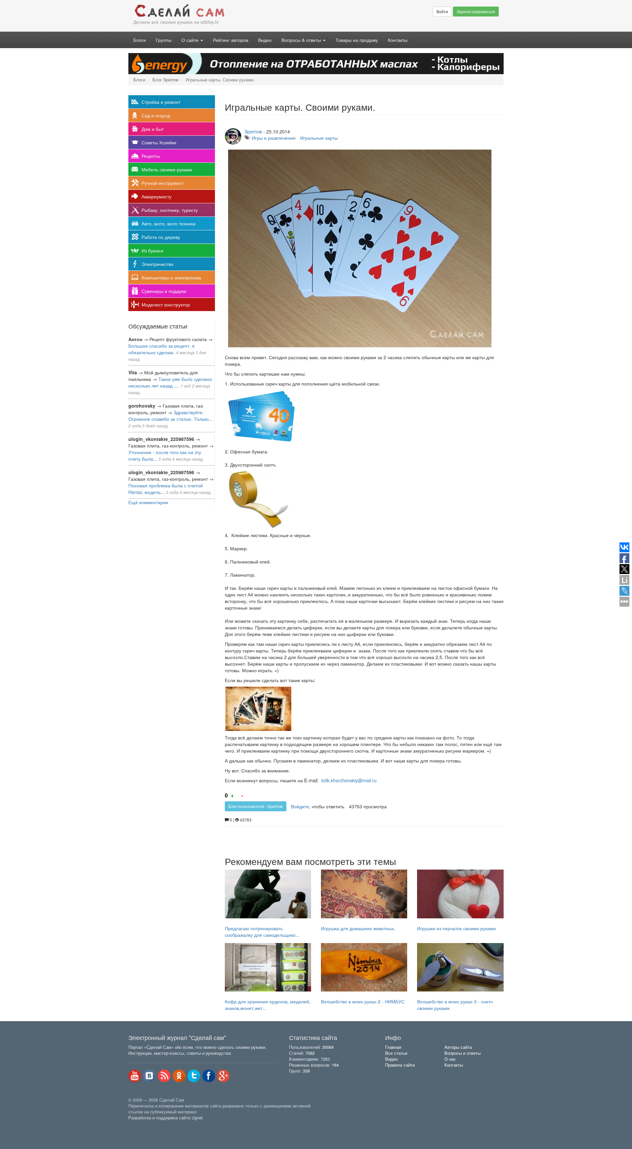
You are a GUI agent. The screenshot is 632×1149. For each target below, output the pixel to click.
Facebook (208, 1076)
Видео (265, 40)
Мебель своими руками (167, 169)
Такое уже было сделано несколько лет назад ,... (170, 382)
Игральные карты (319, 137)
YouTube (134, 1076)
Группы (163, 40)
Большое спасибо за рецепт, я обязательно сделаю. (161, 349)
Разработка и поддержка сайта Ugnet (165, 1118)
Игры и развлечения (274, 137)
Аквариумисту (156, 196)
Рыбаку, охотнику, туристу (170, 210)
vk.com (149, 1076)
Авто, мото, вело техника (169, 223)
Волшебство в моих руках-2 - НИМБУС (363, 1001)
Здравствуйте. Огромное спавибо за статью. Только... (170, 415)
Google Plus (223, 1076)
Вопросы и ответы (462, 1053)
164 (335, 1065)
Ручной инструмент (162, 183)
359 (306, 1071)
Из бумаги (152, 250)
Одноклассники (179, 1076)
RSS (164, 1076)
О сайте (190, 40)
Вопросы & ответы (301, 40)
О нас (450, 1059)
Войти (442, 11)
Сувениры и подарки (164, 291)
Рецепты (151, 156)
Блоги (139, 40)
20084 (328, 1047)
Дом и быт (153, 129)
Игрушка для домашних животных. (358, 928)
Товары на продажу (356, 40)
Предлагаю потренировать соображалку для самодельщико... (262, 931)
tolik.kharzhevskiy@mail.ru (349, 780)
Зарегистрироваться (476, 11)
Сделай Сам (222, 10)
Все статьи (396, 1053)
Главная (393, 1047)
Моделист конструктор (166, 304)
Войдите (300, 806)
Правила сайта (400, 1065)
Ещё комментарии (148, 502)
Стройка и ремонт (161, 102)
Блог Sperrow (165, 80)
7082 (310, 1053)
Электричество (157, 264)
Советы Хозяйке (159, 142)
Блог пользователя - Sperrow (255, 806)
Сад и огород (156, 115)
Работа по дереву (161, 237)
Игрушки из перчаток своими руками (456, 928)
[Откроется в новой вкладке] (142, 1125)
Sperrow (253, 131)
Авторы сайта (458, 1047)
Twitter (194, 1076)
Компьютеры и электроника (171, 277)
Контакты (398, 40)
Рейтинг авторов (230, 40)
